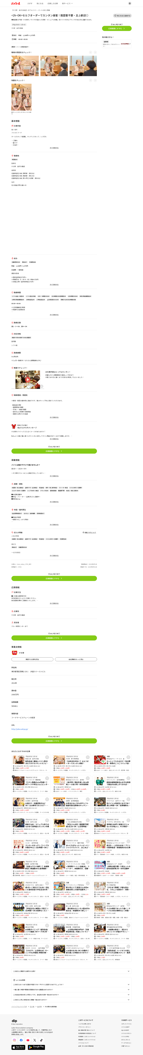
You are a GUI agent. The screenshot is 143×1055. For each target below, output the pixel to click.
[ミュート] (41, 386)
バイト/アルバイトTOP (19, 1006)
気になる (40, 3)
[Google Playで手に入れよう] (36, 1047)
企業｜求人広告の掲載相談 (86, 1046)
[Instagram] (14, 1040)
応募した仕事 (53, 3)
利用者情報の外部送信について (87, 1033)
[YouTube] (28, 1040)
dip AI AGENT (125, 1030)
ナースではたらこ (126, 1043)
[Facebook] (21, 1040)
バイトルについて (83, 1043)
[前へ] (90, 52)
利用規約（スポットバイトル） (87, 1036)
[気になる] (47, 757)
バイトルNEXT (125, 1027)
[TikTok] (41, 1040)
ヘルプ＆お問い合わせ (84, 1024)
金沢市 (39, 1006)
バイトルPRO (125, 1036)
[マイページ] (130, 3)
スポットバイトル (126, 1024)
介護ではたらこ (125, 1046)
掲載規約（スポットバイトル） (87, 1039)
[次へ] (95, 52)
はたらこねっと (125, 1039)
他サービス (66, 3)
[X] (35, 1040)
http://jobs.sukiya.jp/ (19, 729)
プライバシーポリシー (84, 1027)
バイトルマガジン (126, 1033)
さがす (29, 3)
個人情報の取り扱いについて (86, 1030)
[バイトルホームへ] (15, 3)
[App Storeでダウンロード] (18, 1047)
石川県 (32, 1006)
